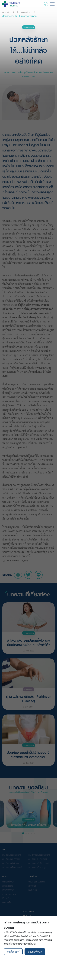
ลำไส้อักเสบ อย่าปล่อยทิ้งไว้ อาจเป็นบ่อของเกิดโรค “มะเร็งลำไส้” (28, 642)
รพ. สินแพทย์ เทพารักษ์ (37, 859)
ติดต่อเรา (32, 886)
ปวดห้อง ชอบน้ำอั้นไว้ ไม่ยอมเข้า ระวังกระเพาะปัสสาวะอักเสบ (28, 754)
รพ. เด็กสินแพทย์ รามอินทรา (39, 855)
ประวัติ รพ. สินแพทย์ (36, 882)
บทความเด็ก (6, 902)
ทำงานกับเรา (32, 890)
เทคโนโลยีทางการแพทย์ (10, 894)
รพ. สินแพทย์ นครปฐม (37, 867)
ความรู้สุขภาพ (28, 689)
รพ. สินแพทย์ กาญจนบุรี (12, 867)
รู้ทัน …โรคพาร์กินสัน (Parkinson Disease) (28, 698)
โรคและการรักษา (24, 12)
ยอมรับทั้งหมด (35, 952)
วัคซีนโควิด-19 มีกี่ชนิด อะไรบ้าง (28, 824)
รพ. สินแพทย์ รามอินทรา (12, 855)
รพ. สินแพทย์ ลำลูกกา (10, 863)
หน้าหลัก (6, 12)
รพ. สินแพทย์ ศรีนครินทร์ (38, 863)
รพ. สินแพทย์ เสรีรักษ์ (11, 859)
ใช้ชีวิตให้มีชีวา (7, 898)
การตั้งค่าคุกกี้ (13, 952)
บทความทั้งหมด (8, 882)
